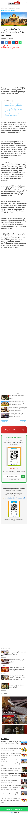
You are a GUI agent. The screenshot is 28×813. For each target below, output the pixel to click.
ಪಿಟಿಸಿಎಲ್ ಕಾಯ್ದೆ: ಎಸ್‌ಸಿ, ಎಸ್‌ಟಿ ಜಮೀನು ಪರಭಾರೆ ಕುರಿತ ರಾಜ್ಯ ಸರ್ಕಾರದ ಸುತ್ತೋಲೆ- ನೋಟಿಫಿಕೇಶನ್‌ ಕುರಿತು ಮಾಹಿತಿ (11, 755)
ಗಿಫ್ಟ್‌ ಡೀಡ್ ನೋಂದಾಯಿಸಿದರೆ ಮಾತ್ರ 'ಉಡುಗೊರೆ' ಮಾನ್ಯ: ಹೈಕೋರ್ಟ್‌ (11, 114)
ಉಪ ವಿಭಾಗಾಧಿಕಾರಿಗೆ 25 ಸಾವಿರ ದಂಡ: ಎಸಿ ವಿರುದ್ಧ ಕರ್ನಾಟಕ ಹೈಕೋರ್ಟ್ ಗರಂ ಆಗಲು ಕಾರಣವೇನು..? (17, 397)
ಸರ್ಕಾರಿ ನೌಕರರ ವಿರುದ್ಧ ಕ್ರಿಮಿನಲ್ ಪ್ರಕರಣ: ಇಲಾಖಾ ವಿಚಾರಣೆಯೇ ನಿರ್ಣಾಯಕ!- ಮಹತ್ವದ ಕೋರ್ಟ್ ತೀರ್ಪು (11, 800)
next (3, 735)
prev (1, 735)
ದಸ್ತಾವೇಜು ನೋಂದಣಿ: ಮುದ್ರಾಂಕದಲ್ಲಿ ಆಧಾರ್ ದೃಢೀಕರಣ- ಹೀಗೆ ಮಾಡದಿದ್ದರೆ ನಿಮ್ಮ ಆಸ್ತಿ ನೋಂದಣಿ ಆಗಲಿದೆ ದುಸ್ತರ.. (17, 403)
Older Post (23, 421)
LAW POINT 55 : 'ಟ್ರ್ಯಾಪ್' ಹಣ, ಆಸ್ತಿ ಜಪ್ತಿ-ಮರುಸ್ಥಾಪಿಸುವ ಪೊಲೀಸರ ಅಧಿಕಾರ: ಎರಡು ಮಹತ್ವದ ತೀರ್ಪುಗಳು (17, 652)
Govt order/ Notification (6, 10)
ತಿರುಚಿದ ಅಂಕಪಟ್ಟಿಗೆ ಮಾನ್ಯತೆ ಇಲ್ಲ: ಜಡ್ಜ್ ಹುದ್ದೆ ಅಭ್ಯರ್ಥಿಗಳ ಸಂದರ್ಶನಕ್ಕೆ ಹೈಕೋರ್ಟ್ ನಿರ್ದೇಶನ (17, 661)
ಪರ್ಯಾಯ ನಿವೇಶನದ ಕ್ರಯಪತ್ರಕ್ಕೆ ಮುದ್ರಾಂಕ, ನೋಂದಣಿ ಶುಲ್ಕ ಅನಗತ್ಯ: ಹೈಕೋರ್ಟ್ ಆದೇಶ (13, 104)
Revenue (12, 10)
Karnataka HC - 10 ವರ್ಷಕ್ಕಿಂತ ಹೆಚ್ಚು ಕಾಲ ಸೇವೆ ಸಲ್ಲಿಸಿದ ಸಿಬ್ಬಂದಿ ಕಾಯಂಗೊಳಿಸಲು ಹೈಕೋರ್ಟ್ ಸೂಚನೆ (11, 743)
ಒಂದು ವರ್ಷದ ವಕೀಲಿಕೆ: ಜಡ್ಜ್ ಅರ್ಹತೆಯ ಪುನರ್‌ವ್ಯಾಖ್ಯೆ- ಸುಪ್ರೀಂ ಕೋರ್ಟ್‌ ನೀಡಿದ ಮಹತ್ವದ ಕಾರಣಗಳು (17, 685)
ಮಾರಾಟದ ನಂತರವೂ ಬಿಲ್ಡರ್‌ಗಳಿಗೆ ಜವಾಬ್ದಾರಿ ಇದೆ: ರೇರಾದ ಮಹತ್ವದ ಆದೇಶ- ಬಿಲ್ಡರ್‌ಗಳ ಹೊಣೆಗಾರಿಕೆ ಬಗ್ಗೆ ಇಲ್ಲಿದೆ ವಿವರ (18, 409)
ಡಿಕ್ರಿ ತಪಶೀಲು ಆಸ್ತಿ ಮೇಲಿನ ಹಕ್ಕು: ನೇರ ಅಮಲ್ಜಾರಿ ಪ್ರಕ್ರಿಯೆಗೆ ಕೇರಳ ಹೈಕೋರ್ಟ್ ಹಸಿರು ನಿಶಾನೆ (13, 110)
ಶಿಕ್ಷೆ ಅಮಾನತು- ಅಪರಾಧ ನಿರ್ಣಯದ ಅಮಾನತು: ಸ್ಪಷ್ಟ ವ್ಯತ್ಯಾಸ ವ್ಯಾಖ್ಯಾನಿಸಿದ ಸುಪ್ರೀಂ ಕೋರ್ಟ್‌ (16, 669)
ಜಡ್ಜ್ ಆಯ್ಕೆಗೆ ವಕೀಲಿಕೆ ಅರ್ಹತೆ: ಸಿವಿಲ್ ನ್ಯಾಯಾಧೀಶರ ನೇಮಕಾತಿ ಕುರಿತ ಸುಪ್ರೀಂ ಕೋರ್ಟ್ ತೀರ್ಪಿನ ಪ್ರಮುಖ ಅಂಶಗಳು (17, 677)
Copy (23, 476)
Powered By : (14, 812)
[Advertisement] (14, 586)
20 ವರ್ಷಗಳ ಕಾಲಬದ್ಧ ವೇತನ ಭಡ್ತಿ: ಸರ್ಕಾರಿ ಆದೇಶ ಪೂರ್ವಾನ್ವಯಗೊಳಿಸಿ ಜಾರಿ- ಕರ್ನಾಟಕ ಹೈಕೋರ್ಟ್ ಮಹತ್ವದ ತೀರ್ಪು (11, 775)
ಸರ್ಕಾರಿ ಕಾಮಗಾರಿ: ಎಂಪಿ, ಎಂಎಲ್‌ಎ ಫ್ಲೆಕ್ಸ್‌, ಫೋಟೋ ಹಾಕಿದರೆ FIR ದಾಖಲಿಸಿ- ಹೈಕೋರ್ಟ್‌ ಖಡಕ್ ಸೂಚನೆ (10, 793)
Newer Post (4, 421)
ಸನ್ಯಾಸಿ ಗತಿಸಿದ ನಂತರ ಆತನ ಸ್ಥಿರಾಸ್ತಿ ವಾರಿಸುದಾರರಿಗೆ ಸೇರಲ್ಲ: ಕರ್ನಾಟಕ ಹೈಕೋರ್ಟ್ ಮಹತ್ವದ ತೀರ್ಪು (16, 415)
